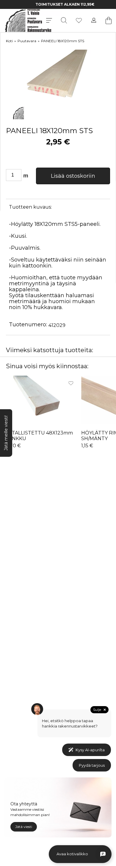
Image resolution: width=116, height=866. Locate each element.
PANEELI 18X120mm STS (62, 41)
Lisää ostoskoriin (73, 176)
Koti (9, 41)
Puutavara (27, 41)
